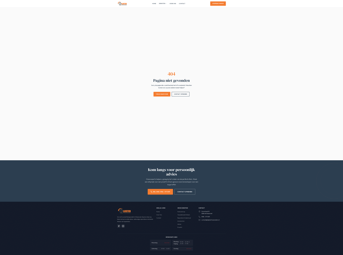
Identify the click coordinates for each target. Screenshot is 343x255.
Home (154, 3)
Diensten (162, 3)
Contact (182, 3)
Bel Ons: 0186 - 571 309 (161, 192)
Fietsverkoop (181, 211)
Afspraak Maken (218, 3)
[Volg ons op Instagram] (123, 226)
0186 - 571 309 (205, 217)
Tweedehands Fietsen (183, 215)
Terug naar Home (162, 94)
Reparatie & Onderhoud (184, 218)
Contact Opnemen (180, 94)
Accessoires (180, 221)
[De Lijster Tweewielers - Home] (122, 3)
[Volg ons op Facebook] (118, 226)
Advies (179, 224)
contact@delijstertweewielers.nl (210, 220)
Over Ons (173, 3)
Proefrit (179, 227)
